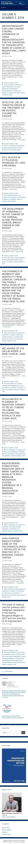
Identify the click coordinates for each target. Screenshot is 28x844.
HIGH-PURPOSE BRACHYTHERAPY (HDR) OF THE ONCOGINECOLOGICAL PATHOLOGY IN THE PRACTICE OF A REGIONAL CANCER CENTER (14, 548)
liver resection (10, 383)
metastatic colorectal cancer (9, 147)
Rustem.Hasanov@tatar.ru (9, 816)
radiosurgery (5, 528)
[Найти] (23, 732)
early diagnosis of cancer (8, 654)
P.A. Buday (5, 199)
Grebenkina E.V (17, 656)
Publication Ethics (6, 834)
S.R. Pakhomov (11, 453)
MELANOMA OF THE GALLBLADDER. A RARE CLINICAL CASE (13, 351)
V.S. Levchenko (18, 338)
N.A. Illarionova (17, 336)
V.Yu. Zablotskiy (6, 455)
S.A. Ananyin (10, 338)
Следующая (9, 671)
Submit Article (5, 827)
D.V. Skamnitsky (11, 449)
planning (4, 453)
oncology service (19, 658)
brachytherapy (10, 589)
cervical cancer (11, 332)
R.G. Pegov (17, 92)
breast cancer (10, 257)
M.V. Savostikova (12, 197)
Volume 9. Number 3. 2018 (11, 82)
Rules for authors (6, 829)
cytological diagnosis (12, 195)
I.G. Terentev (19, 449)
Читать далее (21, 139)
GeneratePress (21, 841)
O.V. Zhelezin (13, 387)
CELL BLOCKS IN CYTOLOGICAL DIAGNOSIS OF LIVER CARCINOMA (13, 161)
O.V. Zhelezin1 (15, 593)
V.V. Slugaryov (9, 389)
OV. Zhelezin (21, 451)
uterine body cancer (15, 595)
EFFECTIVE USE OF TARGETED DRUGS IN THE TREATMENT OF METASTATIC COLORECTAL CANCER (13, 109)
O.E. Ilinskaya (5, 387)
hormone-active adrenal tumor (10, 259)
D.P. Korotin (17, 84)
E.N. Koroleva (18, 332)
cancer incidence (11, 652)
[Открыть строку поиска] (26, 7)
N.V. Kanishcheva (12, 451)
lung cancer (17, 86)
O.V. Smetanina (22, 197)
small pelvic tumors (20, 453)
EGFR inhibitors (21, 145)
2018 (5, 84)
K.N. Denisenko (20, 591)
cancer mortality (20, 652)
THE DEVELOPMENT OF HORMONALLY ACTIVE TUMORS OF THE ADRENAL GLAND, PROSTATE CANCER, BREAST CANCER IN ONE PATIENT (13, 218)
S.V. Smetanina (12, 199)
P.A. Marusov (10, 92)
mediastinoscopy (6, 90)
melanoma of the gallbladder (9, 385)
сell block (13, 201)
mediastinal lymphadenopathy (10, 88)
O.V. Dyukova (14, 90)
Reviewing (4, 832)
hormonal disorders (20, 257)
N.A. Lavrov (21, 385)
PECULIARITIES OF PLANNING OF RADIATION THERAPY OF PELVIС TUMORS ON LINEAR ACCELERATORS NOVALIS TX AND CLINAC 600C (13, 409)
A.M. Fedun (10, 84)
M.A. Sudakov (18, 383)
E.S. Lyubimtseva (11, 145)
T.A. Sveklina (9, 261)
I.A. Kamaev (12, 334)
